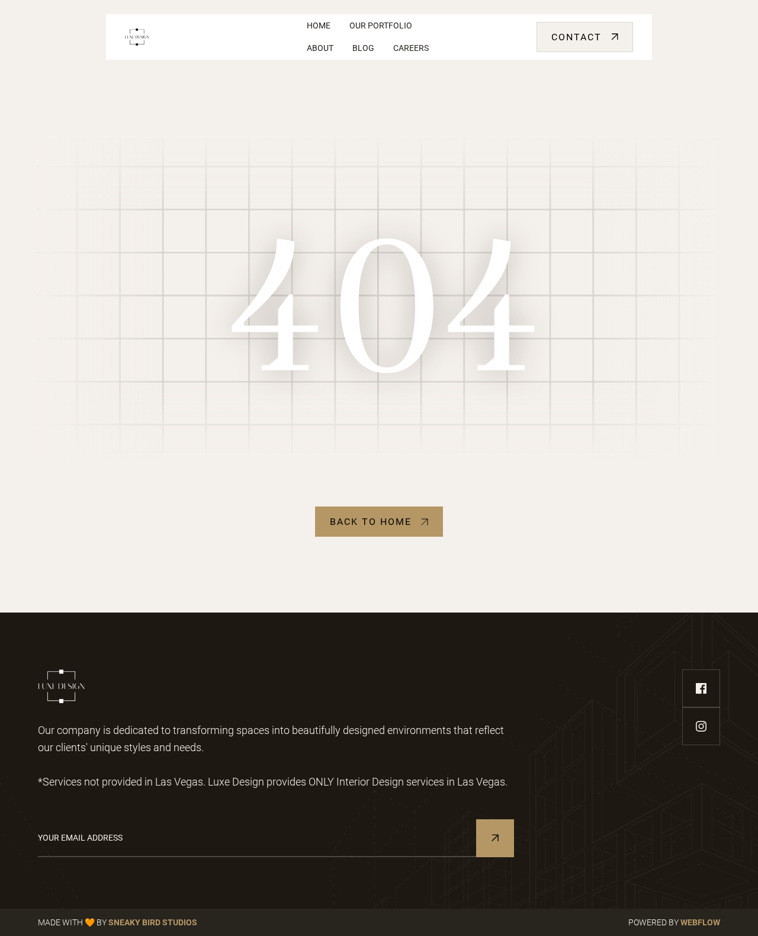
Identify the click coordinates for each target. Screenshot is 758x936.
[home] (206, 37)
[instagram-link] (701, 726)
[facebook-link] (701, 688)
